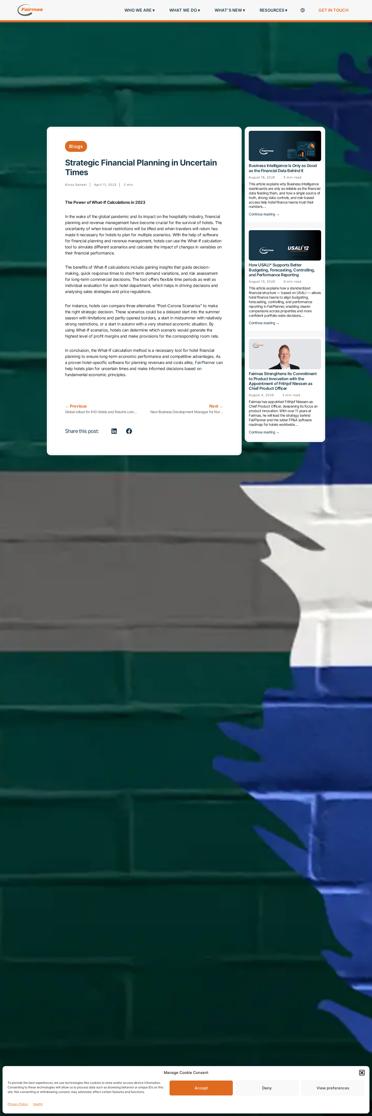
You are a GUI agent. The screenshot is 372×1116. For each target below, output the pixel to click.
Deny (267, 1088)
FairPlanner (205, 362)
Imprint (38, 1104)
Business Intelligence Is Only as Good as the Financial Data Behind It (283, 168)
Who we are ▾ (140, 10)
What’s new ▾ (230, 10)
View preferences (333, 1088)
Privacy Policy (18, 1104)
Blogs (76, 146)
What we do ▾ (184, 10)
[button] (361, 1072)
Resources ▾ (273, 10)
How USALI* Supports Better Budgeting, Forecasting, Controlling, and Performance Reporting (282, 269)
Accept (201, 1088)
